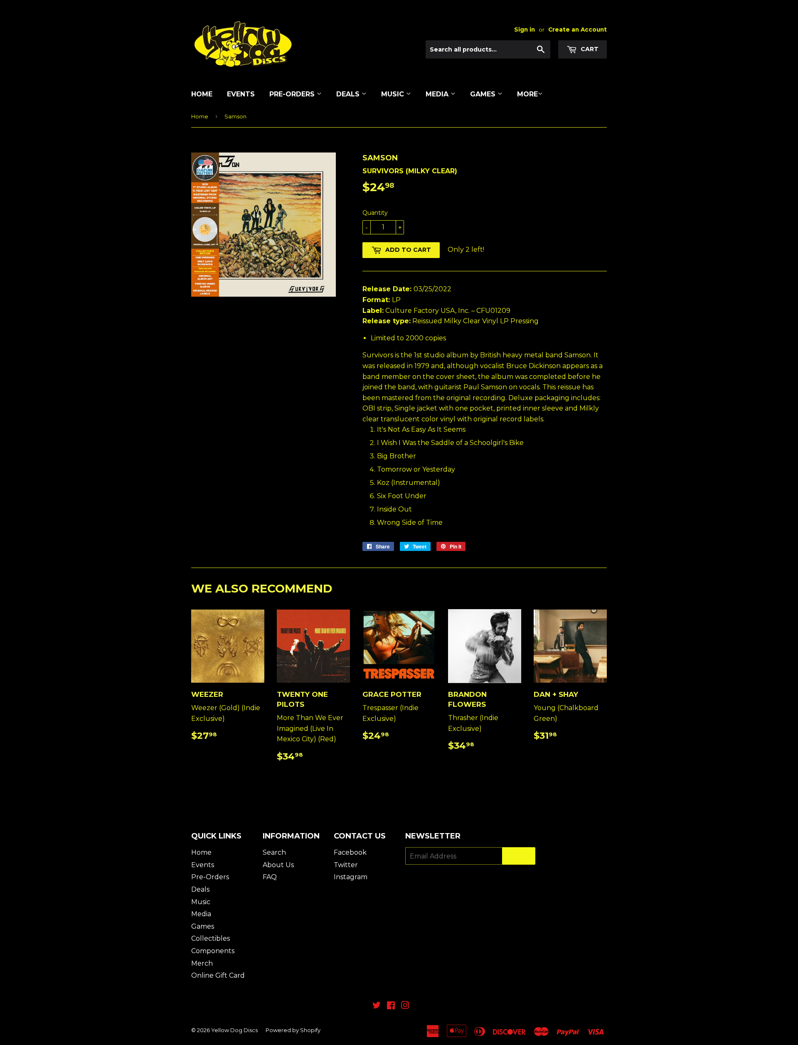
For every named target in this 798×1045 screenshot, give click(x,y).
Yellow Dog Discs (234, 1030)
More (527, 94)
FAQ (270, 877)
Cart (588, 49)
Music (393, 94)
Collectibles (210, 938)
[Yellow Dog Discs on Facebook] (391, 1006)
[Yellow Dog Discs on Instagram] (405, 1006)
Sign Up (518, 856)
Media (438, 94)
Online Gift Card (218, 975)
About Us (278, 865)
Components (212, 951)
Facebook (350, 852)
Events (241, 94)
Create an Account (577, 29)
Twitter (346, 865)
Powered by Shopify (293, 1030)
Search (274, 852)
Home (201, 94)
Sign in (524, 29)
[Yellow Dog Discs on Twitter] (376, 1006)
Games (484, 94)
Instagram (350, 877)
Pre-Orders (293, 94)
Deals (349, 94)
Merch (202, 963)
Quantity (375, 212)
